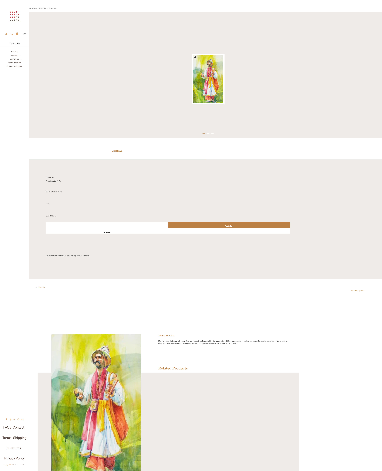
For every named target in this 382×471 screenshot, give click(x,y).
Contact (18, 427)
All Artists (14, 52)
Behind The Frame (14, 63)
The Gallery (14, 55)
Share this (41, 282)
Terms (7, 437)
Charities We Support (14, 66)
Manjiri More (58, 15)
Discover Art (49, 15)
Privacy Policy (14, 458)
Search (12, 33)
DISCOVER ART (14, 43)
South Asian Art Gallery (19, 465)
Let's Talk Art (14, 59)
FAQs (7, 427)
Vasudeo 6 (66, 15)
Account (6, 33)
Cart (17, 33)
